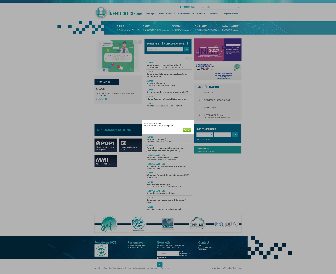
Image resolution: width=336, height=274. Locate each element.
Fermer (187, 130)
